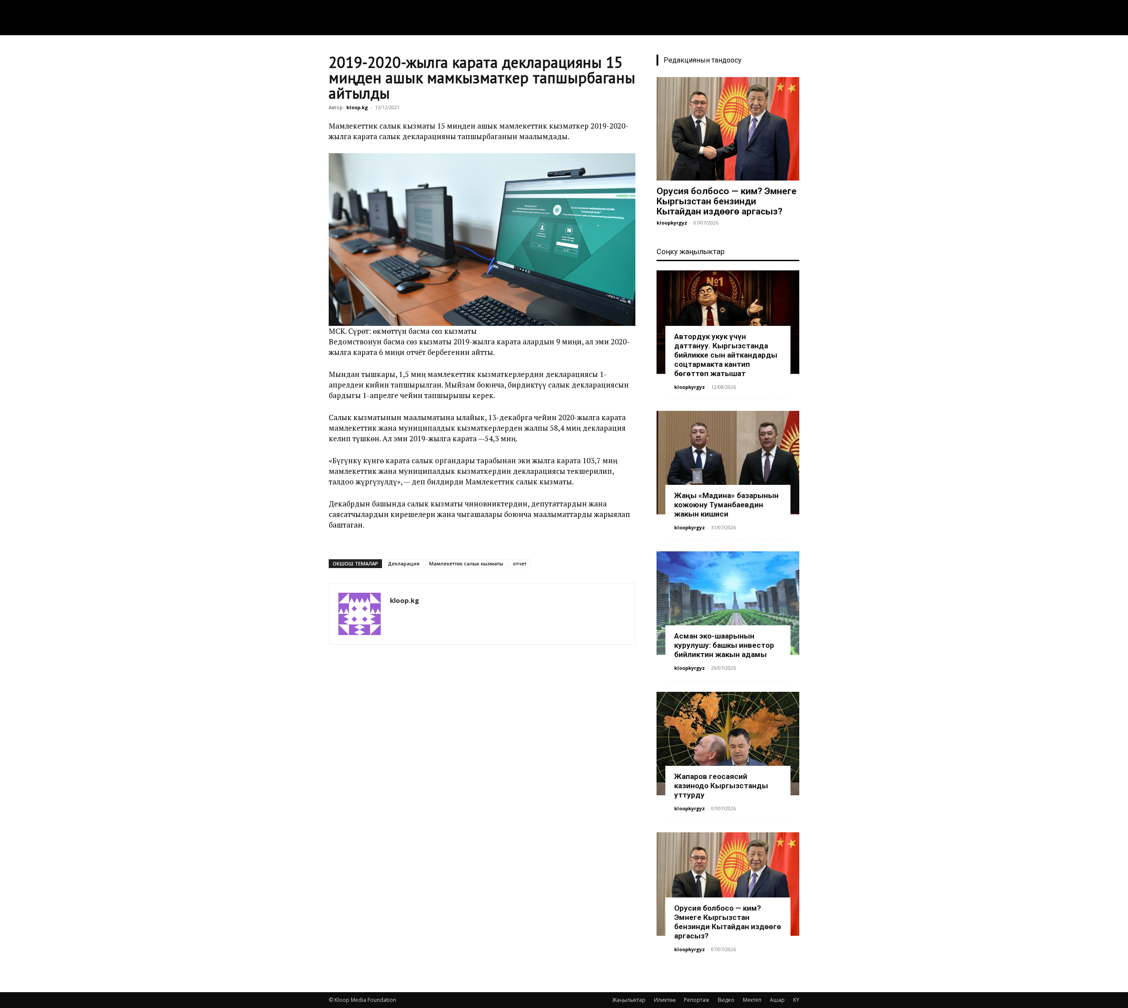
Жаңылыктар (629, 1000)
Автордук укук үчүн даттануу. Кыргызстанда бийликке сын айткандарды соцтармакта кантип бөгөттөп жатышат (725, 355)
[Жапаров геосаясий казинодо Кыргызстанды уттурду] (728, 743)
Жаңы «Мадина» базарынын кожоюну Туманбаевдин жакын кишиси (726, 504)
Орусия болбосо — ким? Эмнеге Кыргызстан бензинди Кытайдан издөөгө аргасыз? (727, 201)
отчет (520, 563)
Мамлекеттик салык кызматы (466, 563)
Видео (726, 1000)
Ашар (777, 1000)
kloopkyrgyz (672, 222)
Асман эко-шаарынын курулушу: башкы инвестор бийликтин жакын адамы (724, 645)
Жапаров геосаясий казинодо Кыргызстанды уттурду (721, 785)
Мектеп (752, 1000)
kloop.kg (357, 107)
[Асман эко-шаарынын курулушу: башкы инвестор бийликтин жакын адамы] (728, 603)
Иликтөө (664, 1000)
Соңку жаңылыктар (690, 251)
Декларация (403, 563)
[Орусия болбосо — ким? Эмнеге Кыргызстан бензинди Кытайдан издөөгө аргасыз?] (728, 129)
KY (796, 1000)
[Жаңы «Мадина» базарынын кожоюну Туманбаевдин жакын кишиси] (728, 462)
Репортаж (696, 1000)
